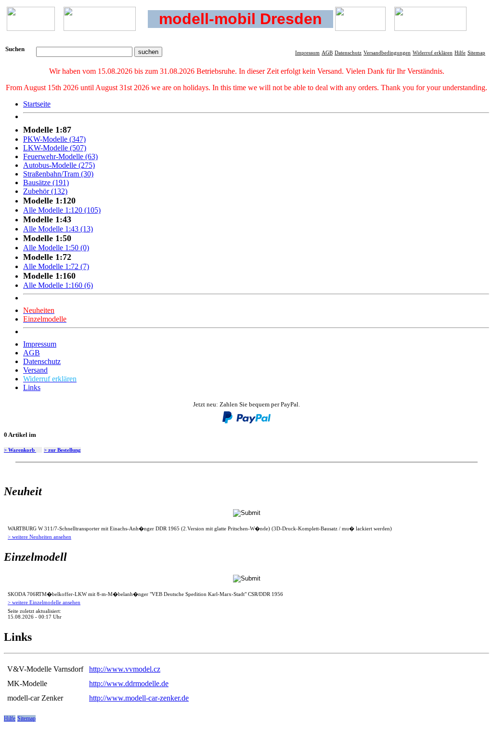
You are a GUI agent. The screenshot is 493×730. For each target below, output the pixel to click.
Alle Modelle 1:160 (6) (58, 285)
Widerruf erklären (433, 52)
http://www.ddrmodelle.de (129, 683)
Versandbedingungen (387, 52)
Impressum (307, 52)
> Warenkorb (20, 450)
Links (31, 387)
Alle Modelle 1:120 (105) (62, 210)
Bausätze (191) (46, 182)
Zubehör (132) (45, 191)
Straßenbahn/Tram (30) (58, 174)
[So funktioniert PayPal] (246, 421)
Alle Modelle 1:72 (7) (56, 266)
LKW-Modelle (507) (54, 148)
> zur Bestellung (62, 450)
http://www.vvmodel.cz (124, 669)
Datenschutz (348, 52)
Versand (35, 370)
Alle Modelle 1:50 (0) (56, 247)
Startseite (37, 104)
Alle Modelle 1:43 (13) (58, 229)
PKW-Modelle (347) (54, 139)
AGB (327, 52)
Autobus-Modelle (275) (59, 165)
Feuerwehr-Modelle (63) (60, 156)
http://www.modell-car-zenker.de (139, 698)
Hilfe (460, 52)
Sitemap (476, 52)
